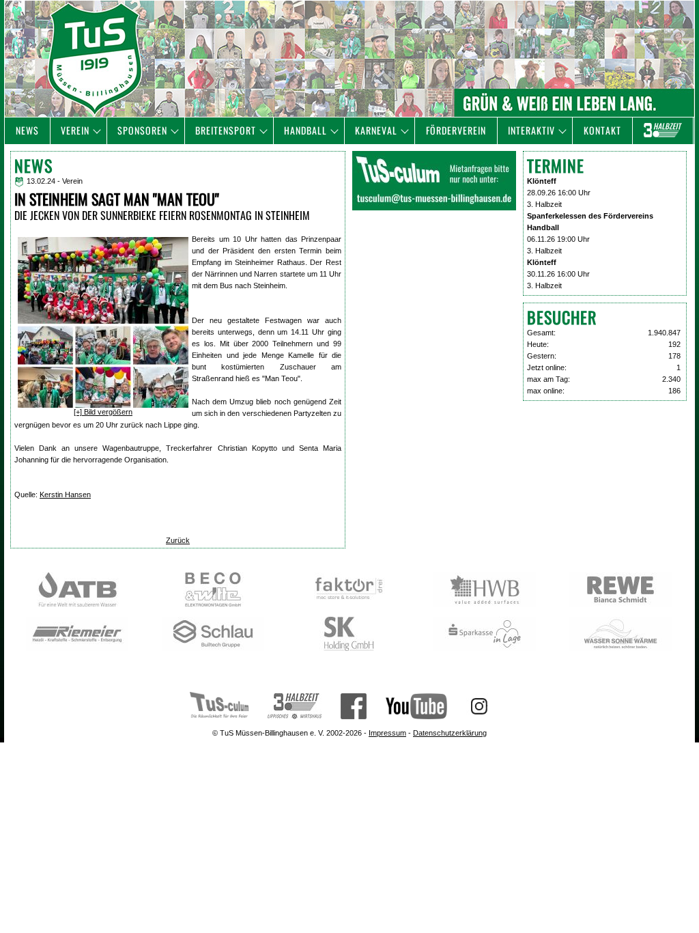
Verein (75, 130)
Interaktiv (531, 130)
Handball (305, 130)
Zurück (178, 540)
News (27, 130)
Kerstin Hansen (65, 494)
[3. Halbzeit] (663, 130)
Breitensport (225, 130)
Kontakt (602, 130)
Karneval (376, 130)
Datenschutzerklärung (450, 733)
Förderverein (456, 130)
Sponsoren (142, 130)
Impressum (387, 733)
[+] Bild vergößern (103, 412)
